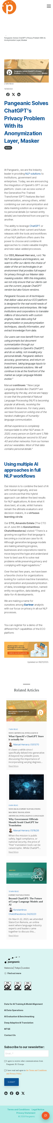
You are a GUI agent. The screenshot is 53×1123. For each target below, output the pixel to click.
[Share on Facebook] (8, 95)
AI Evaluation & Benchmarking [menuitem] (19, 1016)
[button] (49, 6)
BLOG (16, 809)
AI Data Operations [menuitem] (13, 1010)
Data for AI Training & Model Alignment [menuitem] (23, 1004)
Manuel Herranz (21, 744)
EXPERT (22, 809)
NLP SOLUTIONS (33, 809)
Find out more (14, 973)
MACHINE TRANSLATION (19, 812)
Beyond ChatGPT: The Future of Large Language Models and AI (26, 901)
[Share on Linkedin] (18, 95)
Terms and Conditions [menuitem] (18, 1109)
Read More (13, 766)
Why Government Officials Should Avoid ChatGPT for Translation (23, 822)
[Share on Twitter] (13, 95)
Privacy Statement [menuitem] (25, 1113)
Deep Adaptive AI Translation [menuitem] (18, 1022)
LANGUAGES (38, 816)
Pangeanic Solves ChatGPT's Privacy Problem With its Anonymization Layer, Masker (25, 39)
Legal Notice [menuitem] (38, 1109)
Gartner (29, 604)
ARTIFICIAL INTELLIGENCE (26, 733)
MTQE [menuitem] (7, 1029)
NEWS (8, 148)
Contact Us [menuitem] (10, 1035)
